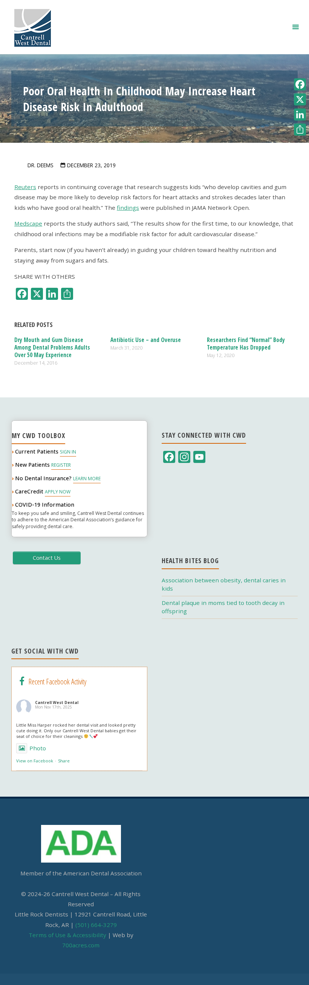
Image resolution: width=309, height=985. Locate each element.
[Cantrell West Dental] (32, 27)
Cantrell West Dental (56, 702)
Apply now (57, 492)
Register (61, 465)
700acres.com (80, 945)
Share (64, 761)
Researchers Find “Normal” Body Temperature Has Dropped (246, 343)
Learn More (87, 478)
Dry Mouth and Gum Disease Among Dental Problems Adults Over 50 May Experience (52, 347)
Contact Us (47, 557)
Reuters (25, 187)
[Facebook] (299, 84)
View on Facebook (34, 761)
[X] (299, 99)
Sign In (68, 452)
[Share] (299, 129)
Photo (37, 748)
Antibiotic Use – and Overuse (145, 340)
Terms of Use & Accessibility (67, 935)
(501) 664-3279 (96, 924)
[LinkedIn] (299, 114)
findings (128, 207)
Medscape (28, 223)
